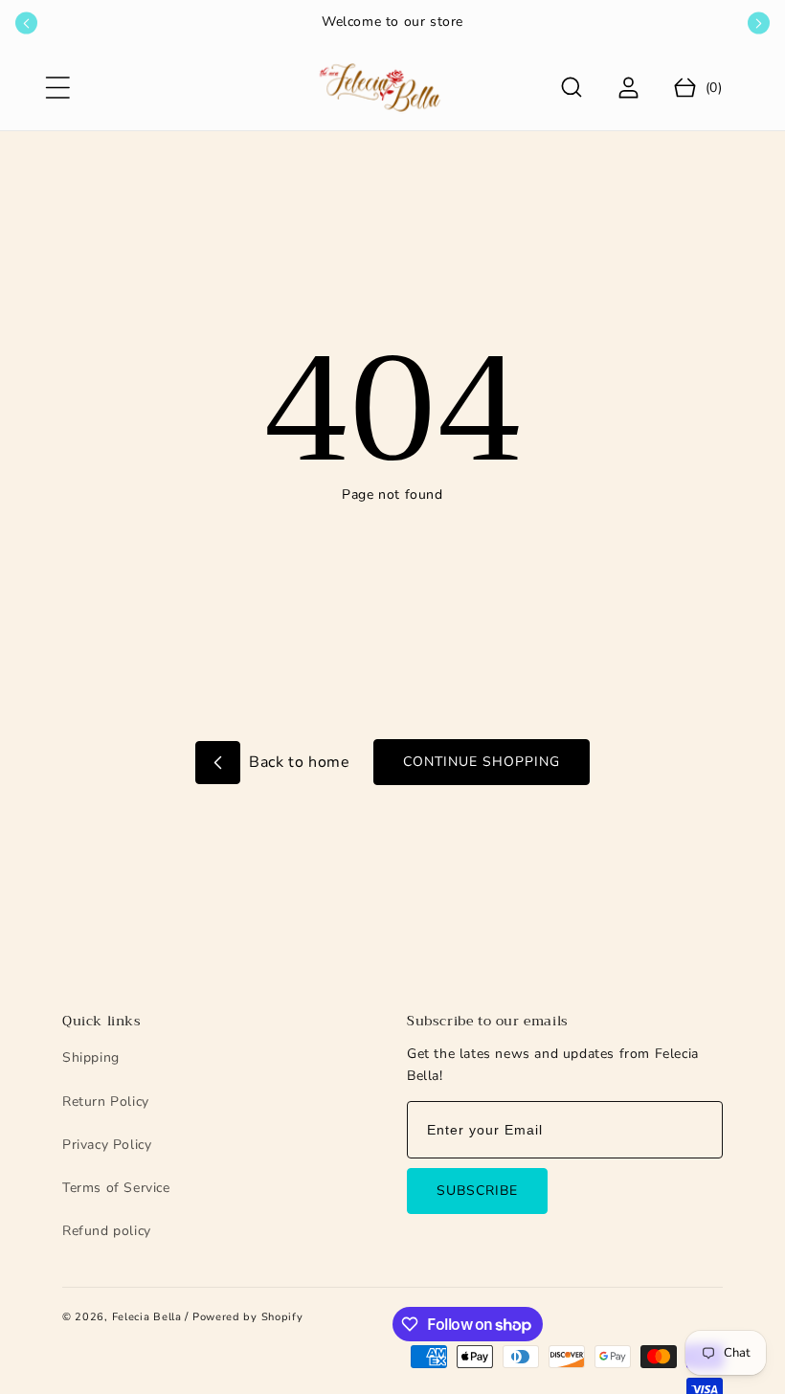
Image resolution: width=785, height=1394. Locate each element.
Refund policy (106, 1231)
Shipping (91, 1057)
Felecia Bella (147, 1317)
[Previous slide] (26, 23)
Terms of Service (116, 1188)
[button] (57, 87)
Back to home (297, 762)
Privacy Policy (106, 1144)
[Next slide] (759, 23)
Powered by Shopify (247, 1317)
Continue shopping (481, 762)
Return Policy (105, 1101)
